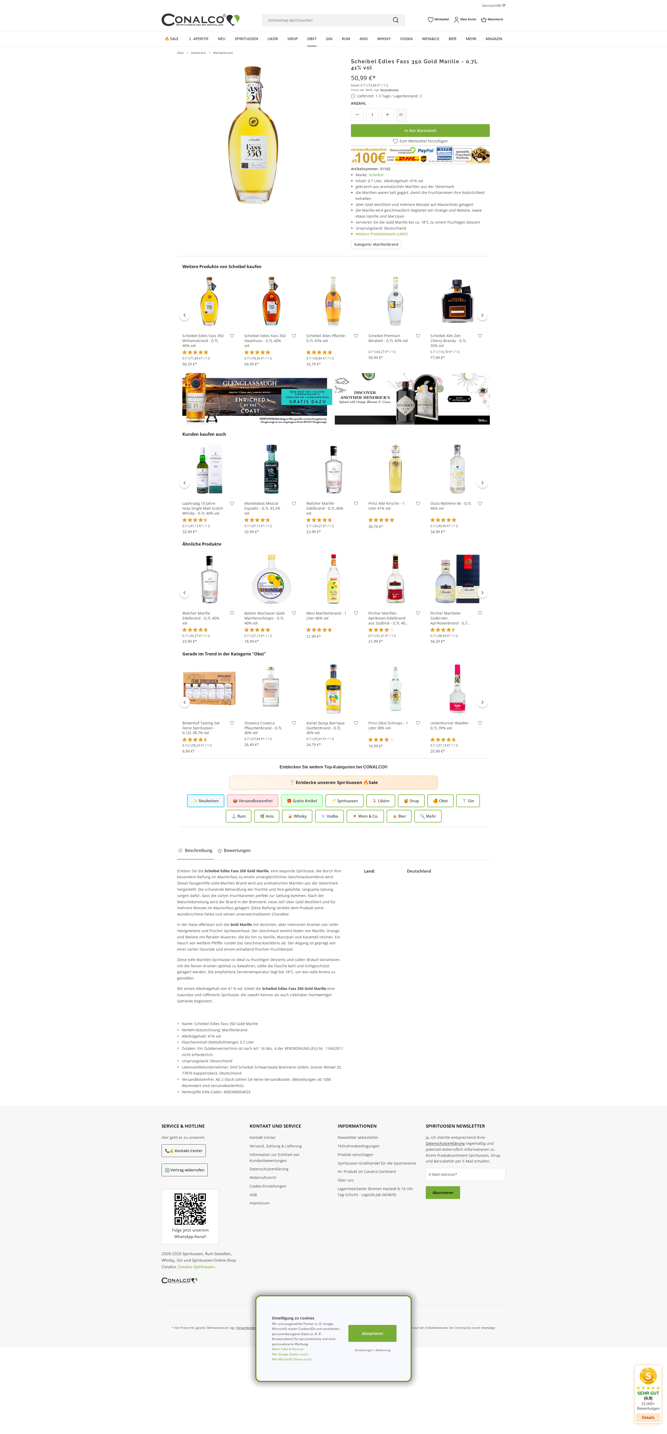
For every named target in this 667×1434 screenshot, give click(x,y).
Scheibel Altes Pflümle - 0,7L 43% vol (326, 338)
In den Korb (209, 320)
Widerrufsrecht (263, 1177)
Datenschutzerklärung (269, 1168)
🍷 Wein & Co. (365, 816)
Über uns (346, 1180)
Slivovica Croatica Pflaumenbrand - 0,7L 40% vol (263, 728)
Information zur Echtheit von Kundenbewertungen (275, 1157)
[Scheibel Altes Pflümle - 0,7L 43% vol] (333, 301)
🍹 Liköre (381, 800)
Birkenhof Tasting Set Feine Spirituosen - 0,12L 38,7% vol (201, 728)
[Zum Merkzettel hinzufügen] (232, 337)
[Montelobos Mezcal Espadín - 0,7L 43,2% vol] (271, 469)
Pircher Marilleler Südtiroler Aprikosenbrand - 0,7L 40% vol (449, 618)
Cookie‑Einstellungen (268, 1186)
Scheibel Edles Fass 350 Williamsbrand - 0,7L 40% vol (203, 340)
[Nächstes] (482, 315)
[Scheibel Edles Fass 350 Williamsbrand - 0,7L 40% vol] (209, 301)
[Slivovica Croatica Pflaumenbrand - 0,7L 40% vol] (271, 688)
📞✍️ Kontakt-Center (183, 1150)
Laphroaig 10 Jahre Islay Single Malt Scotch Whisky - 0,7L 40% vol (202, 508)
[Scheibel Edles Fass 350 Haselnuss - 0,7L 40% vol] (271, 301)
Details (648, 1417)
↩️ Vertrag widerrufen (184, 1169)
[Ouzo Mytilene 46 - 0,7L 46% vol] (457, 469)
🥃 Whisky (297, 816)
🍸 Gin (468, 800)
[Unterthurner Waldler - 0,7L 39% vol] (457, 688)
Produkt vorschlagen (355, 1154)
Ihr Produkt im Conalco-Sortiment (367, 1171)
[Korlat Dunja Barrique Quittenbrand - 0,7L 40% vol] (333, 688)
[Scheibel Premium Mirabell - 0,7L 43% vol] (395, 301)
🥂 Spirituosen (344, 800)
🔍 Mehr (428, 816)
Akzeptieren (372, 1333)
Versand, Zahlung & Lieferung (276, 1146)
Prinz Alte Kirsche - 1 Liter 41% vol (386, 506)
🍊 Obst (440, 800)
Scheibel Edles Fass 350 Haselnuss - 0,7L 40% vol (265, 340)
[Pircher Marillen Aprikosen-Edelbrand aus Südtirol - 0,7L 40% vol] (395, 579)
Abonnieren (443, 1192)
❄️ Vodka (329, 816)
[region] (253, 134)
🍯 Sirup (411, 800)
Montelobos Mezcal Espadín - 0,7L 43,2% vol (262, 508)
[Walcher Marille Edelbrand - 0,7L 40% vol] (333, 469)
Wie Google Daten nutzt (290, 1354)
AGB (253, 1194)
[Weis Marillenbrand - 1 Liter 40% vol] (333, 579)
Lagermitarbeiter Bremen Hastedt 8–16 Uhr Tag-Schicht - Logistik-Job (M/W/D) (375, 1191)
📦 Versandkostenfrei (253, 800)
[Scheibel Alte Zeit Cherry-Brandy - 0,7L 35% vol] (457, 301)
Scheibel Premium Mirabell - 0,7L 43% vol (388, 338)
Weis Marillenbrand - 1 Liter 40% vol (326, 616)
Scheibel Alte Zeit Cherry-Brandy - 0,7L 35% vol (448, 340)
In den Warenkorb (420, 130)
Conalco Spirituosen (196, 1266)
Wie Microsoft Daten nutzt (292, 1359)
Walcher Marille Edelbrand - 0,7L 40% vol (324, 508)
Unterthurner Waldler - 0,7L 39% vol (450, 725)
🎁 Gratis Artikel (302, 800)
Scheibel (376, 174)
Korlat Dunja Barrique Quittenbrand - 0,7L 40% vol (325, 728)
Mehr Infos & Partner (288, 1349)
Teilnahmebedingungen (359, 1146)
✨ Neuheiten (206, 800)
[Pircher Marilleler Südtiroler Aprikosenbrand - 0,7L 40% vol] (457, 579)
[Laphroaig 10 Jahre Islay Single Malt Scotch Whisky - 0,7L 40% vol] (209, 469)
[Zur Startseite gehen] (201, 20)
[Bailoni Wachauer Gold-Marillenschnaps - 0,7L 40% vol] (271, 579)
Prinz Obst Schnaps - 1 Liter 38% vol (388, 725)
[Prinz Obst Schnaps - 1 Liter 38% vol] (395, 688)
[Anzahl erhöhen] (387, 114)
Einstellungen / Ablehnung (372, 1350)
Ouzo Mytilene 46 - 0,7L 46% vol (450, 506)
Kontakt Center (263, 1137)
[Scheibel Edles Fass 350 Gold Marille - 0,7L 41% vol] (253, 134)
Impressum (259, 1203)
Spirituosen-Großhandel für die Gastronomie (377, 1163)
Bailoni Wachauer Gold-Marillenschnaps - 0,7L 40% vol (265, 618)
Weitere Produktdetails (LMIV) (382, 233)
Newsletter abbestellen (358, 1137)
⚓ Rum (238, 816)
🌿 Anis (267, 816)
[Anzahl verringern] (357, 114)
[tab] (195, 851)
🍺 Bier (399, 816)
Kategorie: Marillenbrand (376, 244)
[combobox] (324, 20)
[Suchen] (395, 20)
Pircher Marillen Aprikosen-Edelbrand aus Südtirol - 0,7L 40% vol (388, 618)
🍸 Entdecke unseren (333, 782)
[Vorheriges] (184, 315)
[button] (648, 1389)
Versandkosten (389, 90)
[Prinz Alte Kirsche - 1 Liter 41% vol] (395, 469)
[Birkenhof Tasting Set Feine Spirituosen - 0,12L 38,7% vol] (209, 688)
